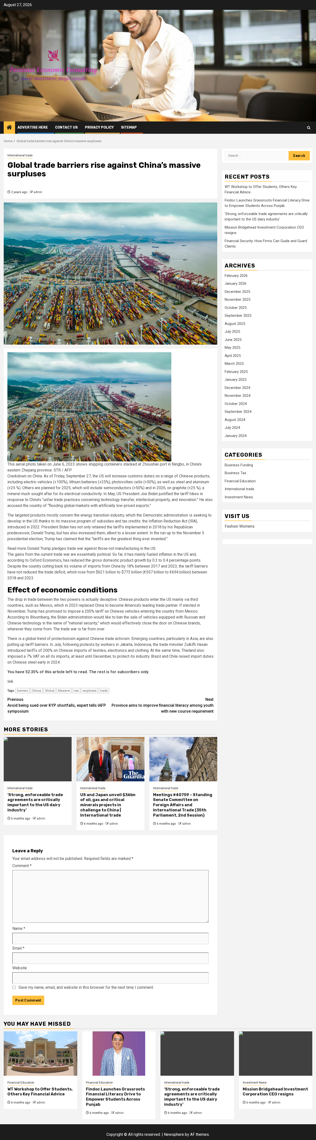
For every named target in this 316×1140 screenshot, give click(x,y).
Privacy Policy (99, 127)
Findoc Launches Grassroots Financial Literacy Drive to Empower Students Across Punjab (115, 1097)
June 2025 (233, 339)
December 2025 (237, 291)
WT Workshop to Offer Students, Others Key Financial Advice (40, 1092)
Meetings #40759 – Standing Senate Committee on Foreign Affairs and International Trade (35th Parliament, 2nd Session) (182, 805)
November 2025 (237, 300)
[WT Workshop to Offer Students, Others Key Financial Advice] (40, 1053)
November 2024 (237, 396)
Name (18, 928)
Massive (64, 690)
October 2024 (236, 404)
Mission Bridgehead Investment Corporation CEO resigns (275, 1092)
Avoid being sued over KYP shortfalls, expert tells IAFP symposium (56, 705)
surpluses (89, 690)
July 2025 (232, 332)
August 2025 (235, 323)
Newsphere (174, 1134)
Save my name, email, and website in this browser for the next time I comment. (86, 987)
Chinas (36, 690)
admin (38, 192)
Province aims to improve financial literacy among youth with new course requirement (163, 705)
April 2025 (233, 355)
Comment (22, 865)
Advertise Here (33, 127)
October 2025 (236, 307)
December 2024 (237, 388)
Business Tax (235, 473)
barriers (22, 690)
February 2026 (236, 275)
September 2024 (238, 412)
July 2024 (232, 428)
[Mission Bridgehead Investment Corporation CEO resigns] (276, 1053)
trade (104, 690)
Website (19, 968)
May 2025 (232, 348)
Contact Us (66, 127)
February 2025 (236, 371)
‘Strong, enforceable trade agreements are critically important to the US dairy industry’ (35, 802)
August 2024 (235, 420)
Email (18, 948)
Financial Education (240, 481)
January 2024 (235, 436)
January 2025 (235, 380)
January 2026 (235, 284)
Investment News (239, 497)
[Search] (309, 128)
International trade (20, 155)
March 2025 (234, 364)
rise (76, 690)
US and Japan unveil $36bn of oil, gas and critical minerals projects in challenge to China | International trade (108, 805)
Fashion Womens (240, 526)
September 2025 (238, 316)
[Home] (9, 127)
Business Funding (239, 465)
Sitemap (129, 127)
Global (49, 690)
